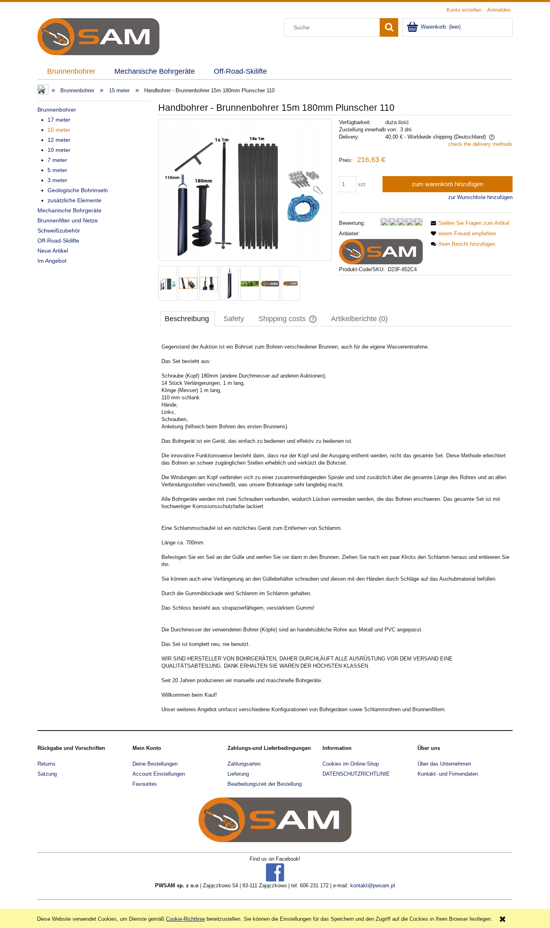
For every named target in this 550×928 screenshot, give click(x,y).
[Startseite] (98, 36)
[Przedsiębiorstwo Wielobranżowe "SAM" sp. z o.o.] (381, 251)
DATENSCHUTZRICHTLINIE (356, 774)
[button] (468, 223)
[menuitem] (71, 71)
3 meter (57, 180)
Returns (46, 764)
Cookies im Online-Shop (351, 764)
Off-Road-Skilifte (58, 240)
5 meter (57, 170)
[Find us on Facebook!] (275, 872)
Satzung (47, 774)
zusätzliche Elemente (74, 200)
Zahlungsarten (244, 764)
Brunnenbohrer (56, 109)
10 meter (59, 150)
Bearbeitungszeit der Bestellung (264, 784)
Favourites (144, 784)
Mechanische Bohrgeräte (69, 210)
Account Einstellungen (158, 774)
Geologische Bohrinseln (78, 190)
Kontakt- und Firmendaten (448, 774)
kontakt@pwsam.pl (372, 885)
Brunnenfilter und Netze (67, 220)
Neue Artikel (52, 250)
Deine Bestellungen (155, 764)
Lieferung (238, 774)
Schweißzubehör (58, 230)
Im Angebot (51, 260)
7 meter (57, 160)
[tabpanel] (335, 528)
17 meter (59, 119)
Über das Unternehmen (444, 764)
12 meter (59, 140)
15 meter (59, 130)
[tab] (187, 318)
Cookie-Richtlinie (185, 919)
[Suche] (389, 27)
